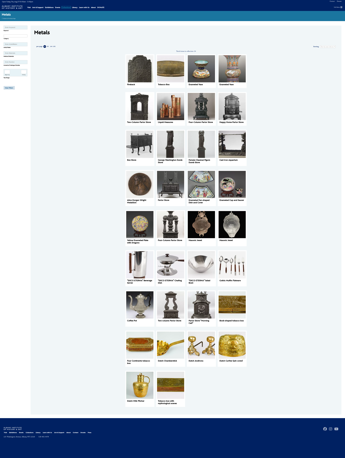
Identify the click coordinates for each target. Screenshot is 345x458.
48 (45, 47)
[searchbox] (15, 36)
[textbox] (327, 47)
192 (54, 47)
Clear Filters (9, 88)
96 (48, 47)
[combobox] (15, 35)
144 (51, 47)
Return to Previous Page (9, 18)
